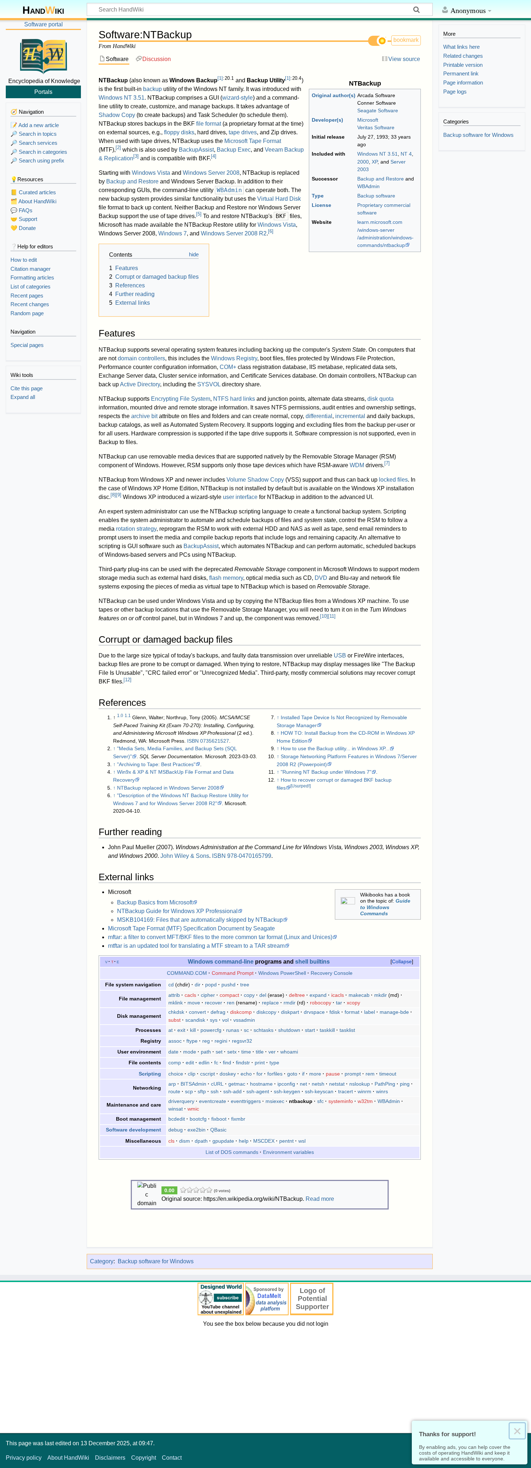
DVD (321, 578)
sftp (202, 1091)
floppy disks (179, 132)
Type (318, 196)
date (173, 1052)
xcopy (353, 1003)
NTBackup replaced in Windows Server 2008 (168, 788)
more (315, 1074)
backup (152, 89)
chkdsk (176, 1012)
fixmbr (238, 1119)
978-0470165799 (249, 856)
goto (292, 1074)
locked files (393, 480)
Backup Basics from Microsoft (155, 902)
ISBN (193, 741)
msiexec (275, 1101)
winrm (364, 1091)
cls (171, 1141)
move (193, 1003)
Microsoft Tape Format (252, 141)
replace (270, 1003)
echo (246, 1074)
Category (101, 1261)
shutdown (289, 1030)
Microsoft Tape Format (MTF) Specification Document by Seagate (191, 928)
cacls (190, 995)
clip (191, 1074)
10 (324, 616)
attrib (174, 995)
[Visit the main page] (43, 55)
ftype (192, 1041)
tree (244, 984)
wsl (302, 1141)
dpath (201, 1141)
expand (318, 995)
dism (184, 1141)
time (246, 1052)
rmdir (289, 1003)
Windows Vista (151, 173)
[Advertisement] (265, 1378)
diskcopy (266, 1012)
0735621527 (214, 741)
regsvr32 (242, 1041)
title (260, 1052)
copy (249, 995)
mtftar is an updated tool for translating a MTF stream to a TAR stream (196, 946)
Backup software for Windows (156, 1261)
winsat (175, 1109)
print (260, 1062)
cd (171, 984)
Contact (172, 1458)
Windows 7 (172, 233)
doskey (228, 1074)
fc (216, 1062)
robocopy (320, 1003)
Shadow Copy (117, 115)
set (219, 1052)
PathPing (385, 1084)
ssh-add (232, 1091)
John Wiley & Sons (184, 856)
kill (193, 1030)
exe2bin (196, 1130)
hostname (261, 1084)
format (352, 1012)
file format (208, 124)
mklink (175, 1003)
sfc (320, 1101)
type (274, 1062)
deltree (297, 995)
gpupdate (223, 1141)
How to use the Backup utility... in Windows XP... (335, 748)
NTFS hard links (234, 399)
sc (246, 1030)
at (170, 1030)
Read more (320, 1199)
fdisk (334, 1012)
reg (206, 1041)
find (227, 1062)
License (321, 205)
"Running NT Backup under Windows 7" (326, 772)
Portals (43, 91)
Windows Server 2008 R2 (234, 233)
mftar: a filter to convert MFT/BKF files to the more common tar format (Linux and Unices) (220, 937)
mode (189, 1052)
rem (370, 1074)
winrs (382, 1091)
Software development (133, 1130)
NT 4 (406, 154)
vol (225, 1020)
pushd (228, 984)
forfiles (274, 1074)
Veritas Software (375, 127)
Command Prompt (233, 973)
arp (172, 1084)
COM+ (228, 367)
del (262, 995)
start (310, 1030)
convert (197, 1012)
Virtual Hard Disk (279, 199)
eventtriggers (246, 1101)
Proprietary (370, 205)
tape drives (243, 132)
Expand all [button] (22, 397)
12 (127, 679)
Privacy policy (24, 1458)
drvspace (314, 1012)
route (174, 1091)
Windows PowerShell (282, 973)
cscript (207, 1074)
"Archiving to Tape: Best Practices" (156, 764)
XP (374, 162)
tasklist (347, 1030)
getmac (236, 1084)
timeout (387, 1074)
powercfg (210, 1030)
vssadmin (244, 1020)
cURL (217, 1084)
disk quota (380, 399)
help (244, 1141)
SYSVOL (208, 384)
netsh (318, 1084)
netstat (337, 1084)
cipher (208, 995)
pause (333, 1074)
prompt (353, 1074)
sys (213, 1020)
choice (175, 1074)
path (206, 1052)
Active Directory (140, 384)
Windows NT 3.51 (377, 154)
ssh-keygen (287, 1091)
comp (174, 1062)
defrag (218, 1012)
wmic (193, 1109)
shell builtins (312, 961)
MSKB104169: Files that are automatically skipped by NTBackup (200, 920)
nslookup (359, 1084)
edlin (204, 1062)
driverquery (181, 1101)
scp (189, 1091)
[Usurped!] (300, 786)
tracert (345, 1091)
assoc (175, 1041)
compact (229, 995)
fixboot (218, 1119)
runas (232, 1030)
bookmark (406, 40)
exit (181, 1030)
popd (211, 984)
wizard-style (237, 98)
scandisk (195, 1020)
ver (272, 1052)
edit (190, 1062)
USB (340, 655)
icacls (337, 995)
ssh (215, 1091)
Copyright (143, 1458)
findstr (243, 1062)
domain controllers (141, 358)
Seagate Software (377, 110)
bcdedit (176, 1119)
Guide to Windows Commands (385, 907)
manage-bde (394, 1012)
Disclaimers (110, 1458)
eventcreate (212, 1101)
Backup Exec (234, 150)
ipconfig (286, 1084)
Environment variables (288, 1152)
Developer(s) (327, 120)
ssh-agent (257, 1091)
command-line (234, 961)
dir (197, 984)
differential (319, 416)
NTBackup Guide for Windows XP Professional (177, 911)
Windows (200, 961)
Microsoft (367, 120)
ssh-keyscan (319, 1091)
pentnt (286, 1141)
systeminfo (340, 1101)
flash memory (226, 578)
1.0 (120, 715)
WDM (357, 465)
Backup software (376, 196)
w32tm (365, 1101)
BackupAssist (196, 150)
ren (230, 1003)
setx (232, 1052)
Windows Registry (234, 358)
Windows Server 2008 (211, 173)
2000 (363, 162)
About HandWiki (68, 1458)
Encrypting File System (180, 399)
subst (174, 1020)
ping (405, 1084)
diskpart (290, 1012)
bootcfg (198, 1119)
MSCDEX (264, 1141)
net (303, 1084)
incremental (350, 416)
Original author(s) (333, 95)
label (369, 1012)
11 (332, 616)
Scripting (150, 1074)
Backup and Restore (380, 179)
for (259, 1074)
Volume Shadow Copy (255, 480)
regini (221, 1041)
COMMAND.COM (187, 973)
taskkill (327, 1030)
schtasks (263, 1030)
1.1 (128, 715)
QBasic (218, 1130)
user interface (240, 497)
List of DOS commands (232, 1152)
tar (339, 1003)
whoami (289, 1052)
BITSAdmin (193, 1084)
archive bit (144, 416)
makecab (359, 995)
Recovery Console (332, 973)
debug (175, 1130)
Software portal (43, 24)
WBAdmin (368, 186)
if (303, 1074)
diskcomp (241, 1012)
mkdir (380, 995)
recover (213, 1003)
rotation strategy (136, 529)
